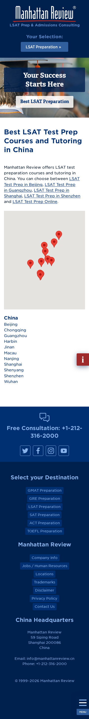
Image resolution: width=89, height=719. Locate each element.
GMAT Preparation (45, 490)
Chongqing (15, 330)
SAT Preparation (45, 515)
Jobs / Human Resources (44, 566)
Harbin (10, 341)
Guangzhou (15, 335)
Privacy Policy (44, 598)
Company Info (45, 558)
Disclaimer (44, 590)
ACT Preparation (44, 523)
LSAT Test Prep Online (35, 201)
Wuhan (11, 381)
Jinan (9, 347)
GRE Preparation (44, 499)
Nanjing (11, 358)
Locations (44, 574)
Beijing (11, 324)
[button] (30, 264)
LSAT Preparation (44, 507)
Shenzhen (13, 376)
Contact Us (45, 607)
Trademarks (44, 582)
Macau (10, 353)
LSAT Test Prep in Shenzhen (52, 196)
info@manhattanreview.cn (50, 659)
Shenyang (14, 370)
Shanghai (13, 364)
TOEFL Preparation (44, 531)
